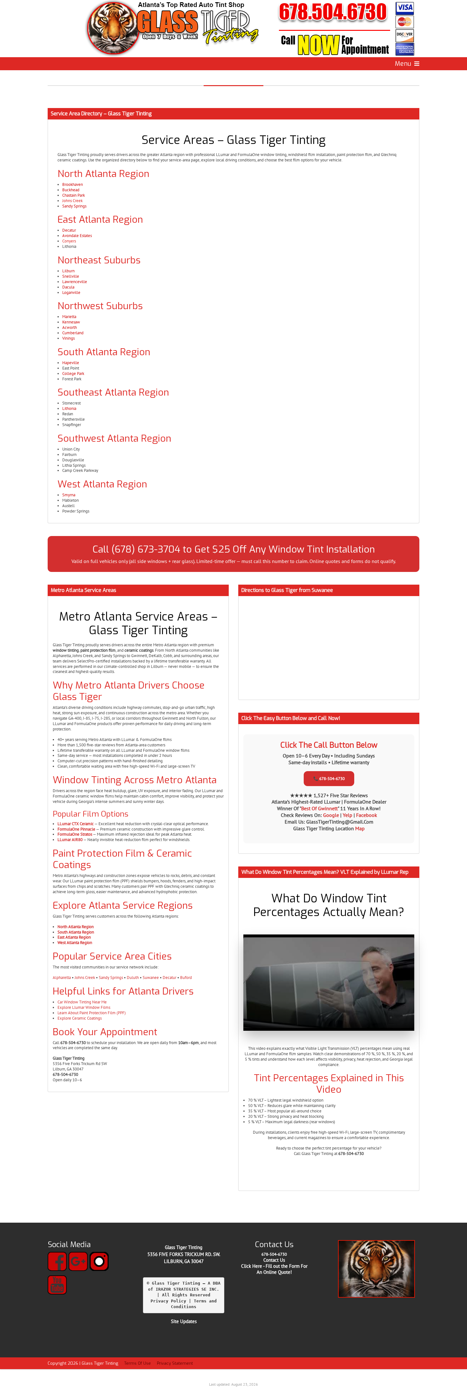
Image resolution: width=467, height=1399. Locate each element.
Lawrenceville (74, 281)
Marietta (69, 316)
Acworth (69, 327)
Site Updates (184, 1321)
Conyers (69, 241)
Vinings (68, 338)
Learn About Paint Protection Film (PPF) (92, 1012)
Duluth (133, 977)
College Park (73, 373)
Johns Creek (72, 200)
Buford (186, 977)
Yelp (348, 815)
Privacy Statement (175, 1363)
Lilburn (68, 271)
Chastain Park (73, 195)
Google (331, 815)
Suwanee (151, 977)
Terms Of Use (137, 1363)
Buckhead (70, 190)
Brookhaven (72, 184)
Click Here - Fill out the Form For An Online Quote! (274, 1269)
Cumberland (73, 333)
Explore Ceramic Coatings (80, 1018)
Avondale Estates (77, 235)
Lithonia (69, 408)
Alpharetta (62, 977)
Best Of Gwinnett (319, 808)
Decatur (69, 230)
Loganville (71, 292)
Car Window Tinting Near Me (82, 1002)
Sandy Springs (74, 206)
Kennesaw (71, 322)
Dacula (68, 287)
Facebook (366, 815)
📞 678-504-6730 (329, 778)
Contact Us (274, 1260)
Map (360, 828)
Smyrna (68, 495)
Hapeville (70, 362)
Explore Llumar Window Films (84, 1007)
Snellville (70, 276)
